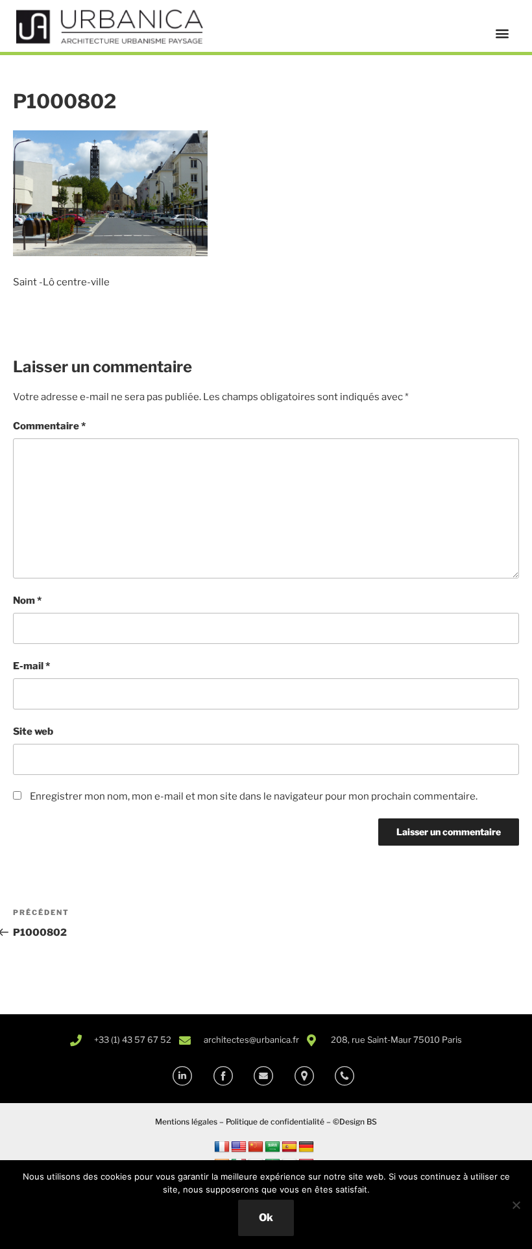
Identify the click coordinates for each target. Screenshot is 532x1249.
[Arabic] (272, 1147)
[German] (306, 1147)
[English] (239, 1147)
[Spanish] (289, 1147)
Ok (266, 1217)
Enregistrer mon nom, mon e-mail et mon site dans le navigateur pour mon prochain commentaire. (254, 796)
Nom (27, 600)
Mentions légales (186, 1121)
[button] (502, 33)
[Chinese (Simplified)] (255, 1147)
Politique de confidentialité (275, 1121)
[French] (222, 1147)
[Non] (515, 1204)
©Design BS (355, 1121)
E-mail (31, 666)
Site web (33, 731)
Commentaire (49, 426)
